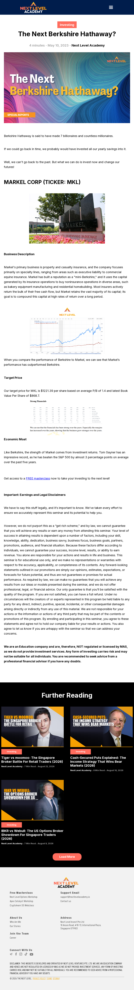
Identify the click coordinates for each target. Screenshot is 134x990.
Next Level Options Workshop (23, 897)
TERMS (49, 978)
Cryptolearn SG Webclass (22, 905)
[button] (111, 7)
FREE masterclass (38, 478)
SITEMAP (56, 978)
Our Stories (15, 926)
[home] (54, 7)
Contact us (65, 901)
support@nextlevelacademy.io (75, 897)
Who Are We (15, 922)
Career (13, 937)
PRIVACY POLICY (39, 978)
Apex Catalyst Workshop (21, 901)
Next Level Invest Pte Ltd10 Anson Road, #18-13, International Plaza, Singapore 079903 (80, 925)
